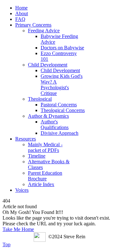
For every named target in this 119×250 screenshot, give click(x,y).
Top (6, 244)
